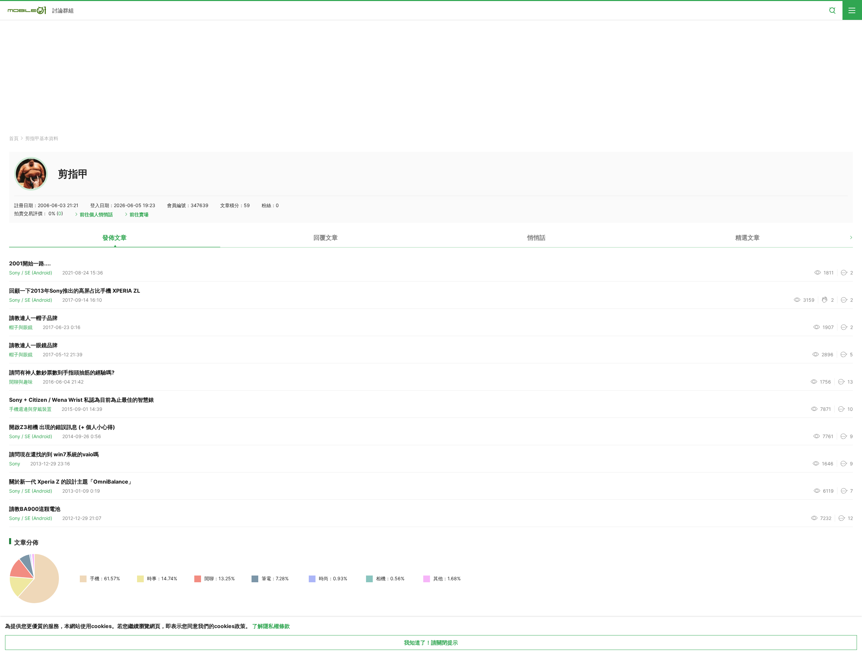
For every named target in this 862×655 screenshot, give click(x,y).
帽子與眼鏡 (21, 327)
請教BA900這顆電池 (34, 508)
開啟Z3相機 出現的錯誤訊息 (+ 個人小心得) (62, 427)
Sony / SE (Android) (30, 272)
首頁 (14, 138)
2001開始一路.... (30, 263)
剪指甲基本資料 (41, 138)
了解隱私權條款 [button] (271, 626)
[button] (845, 240)
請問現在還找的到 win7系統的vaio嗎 (54, 454)
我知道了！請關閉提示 (431, 642)
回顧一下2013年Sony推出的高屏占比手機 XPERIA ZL (74, 290)
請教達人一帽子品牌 (33, 318)
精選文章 (747, 237)
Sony (14, 463)
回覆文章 (325, 237)
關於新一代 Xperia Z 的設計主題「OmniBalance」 (71, 481)
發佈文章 (114, 237)
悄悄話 (536, 237)
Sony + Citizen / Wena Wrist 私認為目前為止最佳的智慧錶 (81, 399)
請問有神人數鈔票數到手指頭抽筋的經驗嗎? (61, 372)
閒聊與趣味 (21, 382)
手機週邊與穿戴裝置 (30, 409)
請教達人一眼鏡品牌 (33, 345)
